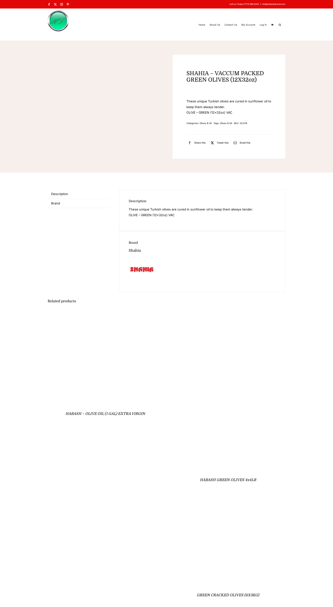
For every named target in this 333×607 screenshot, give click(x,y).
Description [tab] (59, 194)
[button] (280, 24)
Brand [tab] (55, 203)
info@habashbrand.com (273, 4)
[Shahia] (142, 259)
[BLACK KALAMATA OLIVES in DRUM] (91, 503)
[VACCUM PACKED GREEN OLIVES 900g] (81, 88)
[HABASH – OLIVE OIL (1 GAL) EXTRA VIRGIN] (76, 313)
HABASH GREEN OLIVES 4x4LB (228, 480)
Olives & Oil (206, 123)
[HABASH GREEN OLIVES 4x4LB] (213, 313)
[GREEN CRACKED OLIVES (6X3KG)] (213, 503)
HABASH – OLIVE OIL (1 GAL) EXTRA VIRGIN (105, 414)
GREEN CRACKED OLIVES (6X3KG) (228, 595)
